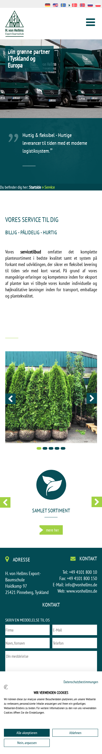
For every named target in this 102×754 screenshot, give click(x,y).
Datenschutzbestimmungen (81, 681)
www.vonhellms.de (81, 591)
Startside (35, 187)
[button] (10, 398)
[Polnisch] (98, 5)
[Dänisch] (73, 5)
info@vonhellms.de (81, 585)
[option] (51, 85)
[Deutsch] (47, 5)
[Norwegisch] (82, 5)
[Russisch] (90, 5)
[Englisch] (55, 5)
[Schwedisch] (63, 5)
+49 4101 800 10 (83, 572)
